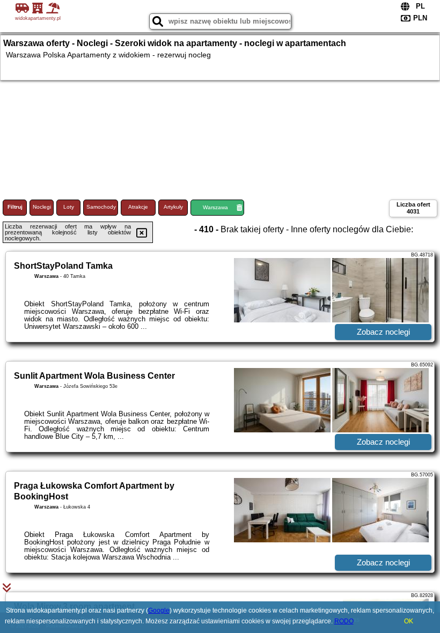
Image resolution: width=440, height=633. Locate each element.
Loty (68, 207)
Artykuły (173, 207)
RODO (344, 621)
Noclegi (42, 207)
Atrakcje (138, 207)
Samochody (101, 207)
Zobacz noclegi (383, 331)
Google (159, 610)
